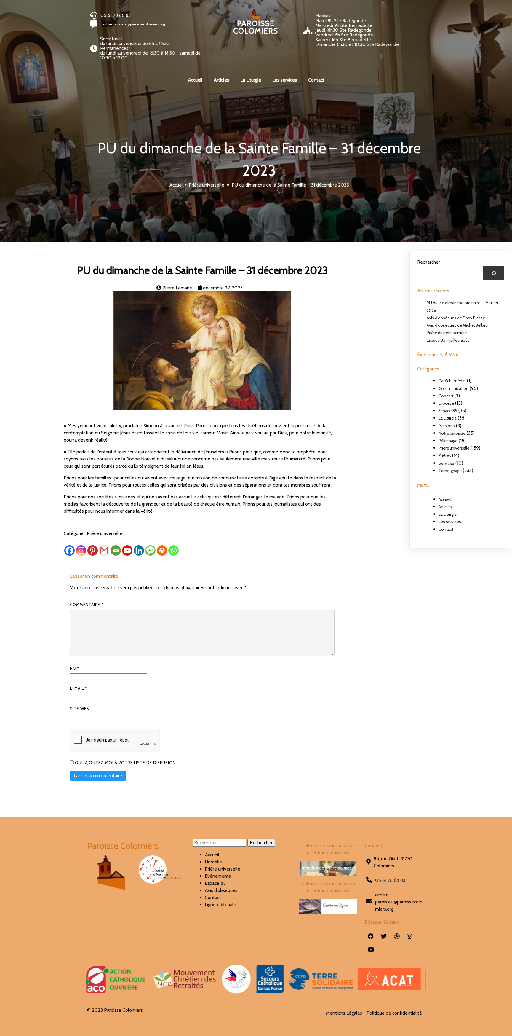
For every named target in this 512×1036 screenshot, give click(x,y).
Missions (447, 425)
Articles (445, 506)
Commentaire (86, 604)
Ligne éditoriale (220, 904)
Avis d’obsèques (221, 890)
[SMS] (150, 550)
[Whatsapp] (173, 550)
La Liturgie (448, 418)
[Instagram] (81, 550)
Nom (76, 668)
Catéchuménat (452, 380)
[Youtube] (127, 550)
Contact (446, 529)
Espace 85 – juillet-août (448, 340)
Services (446, 463)
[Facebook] (69, 550)
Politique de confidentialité (394, 1013)
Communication (453, 388)
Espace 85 (448, 410)
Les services (450, 521)
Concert (446, 396)
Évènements (218, 876)
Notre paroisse (452, 433)
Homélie (213, 862)
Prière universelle (206, 185)
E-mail (78, 688)
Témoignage (450, 470)
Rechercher (428, 262)
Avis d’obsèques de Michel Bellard (457, 325)
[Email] (116, 550)
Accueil (176, 185)
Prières (445, 455)
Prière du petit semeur (447, 332)
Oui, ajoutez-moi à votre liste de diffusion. (125, 762)
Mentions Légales (344, 1013)
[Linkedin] (139, 550)
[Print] (162, 550)
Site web (79, 708)
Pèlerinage (448, 440)
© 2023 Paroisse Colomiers (115, 1010)
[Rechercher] (493, 273)
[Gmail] (104, 550)
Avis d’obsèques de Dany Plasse (456, 318)
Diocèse (446, 403)
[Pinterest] (92, 550)
